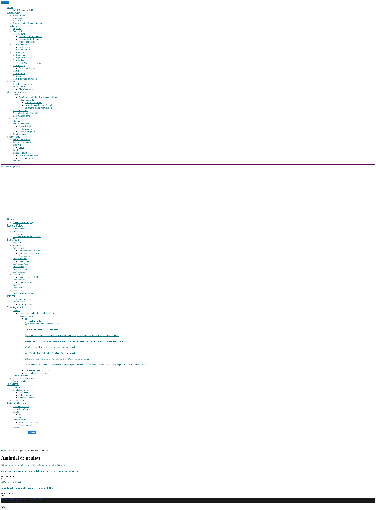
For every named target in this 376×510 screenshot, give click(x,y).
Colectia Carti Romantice (30, 36)
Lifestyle (17, 145)
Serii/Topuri (12, 26)
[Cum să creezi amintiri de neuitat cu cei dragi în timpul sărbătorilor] (33, 465)
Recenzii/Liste (13, 12)
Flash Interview (26, 89)
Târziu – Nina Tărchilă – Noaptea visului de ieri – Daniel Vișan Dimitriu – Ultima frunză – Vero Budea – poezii (74, 341)
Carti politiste (19, 57)
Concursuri (18, 18)
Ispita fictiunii (25, 126)
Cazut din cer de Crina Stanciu (39, 105)
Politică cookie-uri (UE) (24, 10)
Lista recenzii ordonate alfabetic (27, 23)
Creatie (16, 94)
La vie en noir (19, 134)
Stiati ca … (18, 121)
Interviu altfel (19, 86)
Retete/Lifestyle (14, 137)
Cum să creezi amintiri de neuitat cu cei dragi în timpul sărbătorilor (40, 471)
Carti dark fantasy (27, 68)
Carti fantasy (19, 65)
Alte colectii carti (27, 42)
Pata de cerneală (26, 100)
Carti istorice (19, 73)
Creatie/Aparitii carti (16, 92)
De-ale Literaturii (21, 123)
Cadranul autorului (33, 102)
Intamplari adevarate (22, 142)
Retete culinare (20, 152)
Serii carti (17, 31)
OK (3, 507)
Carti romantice (20, 44)
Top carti (17, 28)
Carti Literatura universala (25, 78)
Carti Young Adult (21, 49)
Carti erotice (18, 52)
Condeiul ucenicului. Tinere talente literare (38, 97)
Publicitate (18, 150)
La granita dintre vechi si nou (38, 108)
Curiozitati (12, 118)
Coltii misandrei (26, 129)
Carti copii (18, 76)
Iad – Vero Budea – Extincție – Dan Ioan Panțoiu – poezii (50, 353)
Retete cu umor (26, 158)
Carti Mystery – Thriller (30, 63)
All (26, 318)
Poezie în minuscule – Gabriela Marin (41, 329)
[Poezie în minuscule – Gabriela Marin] (42, 323)
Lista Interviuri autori (22, 84)
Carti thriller (18, 60)
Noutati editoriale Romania (25, 113)
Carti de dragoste (21, 55)
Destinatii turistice (21, 139)
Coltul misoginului (27, 131)
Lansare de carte (20, 110)
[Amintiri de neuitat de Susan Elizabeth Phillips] (11, 482)
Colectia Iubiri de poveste (30, 39)
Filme (21, 147)
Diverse (16, 160)
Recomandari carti (21, 115)
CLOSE (5, 2)
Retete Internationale (28, 155)
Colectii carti (19, 34)
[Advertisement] (188, 189)
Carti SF (17, 71)
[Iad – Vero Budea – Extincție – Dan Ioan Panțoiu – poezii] (50, 347)
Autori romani (19, 15)
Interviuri (11, 81)
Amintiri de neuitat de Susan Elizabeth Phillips (27, 487)
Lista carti (17, 20)
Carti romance (25, 47)
